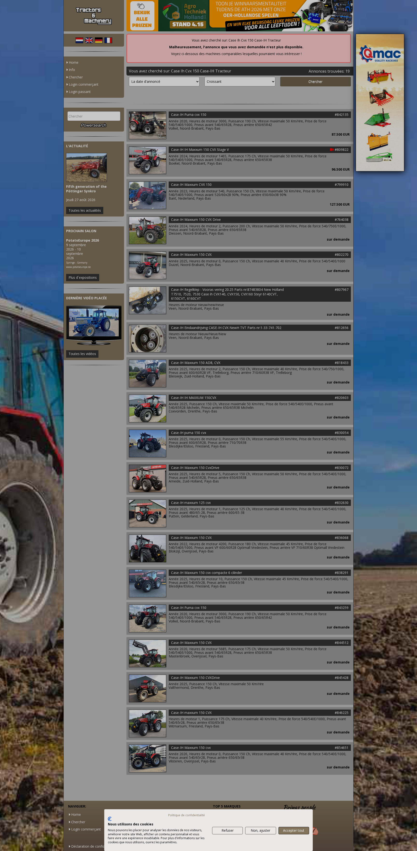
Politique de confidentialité (186, 815)
